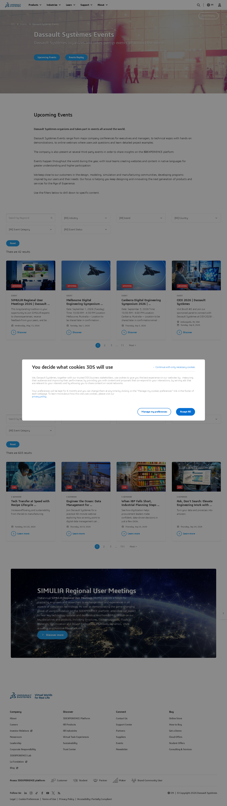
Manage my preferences (154, 412)
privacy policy (39, 396)
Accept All (185, 412)
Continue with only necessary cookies (175, 367)
